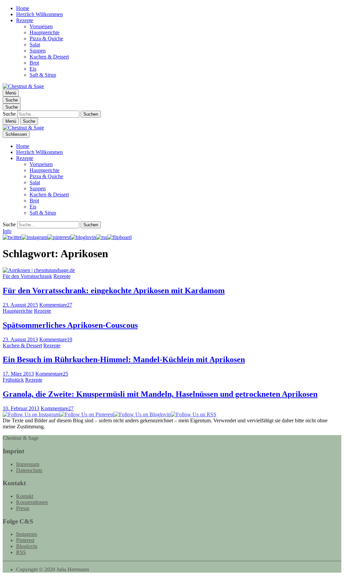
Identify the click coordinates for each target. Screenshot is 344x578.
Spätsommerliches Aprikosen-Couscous (70, 325)
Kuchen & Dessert (49, 57)
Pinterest (25, 540)
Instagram (26, 534)
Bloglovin (26, 546)
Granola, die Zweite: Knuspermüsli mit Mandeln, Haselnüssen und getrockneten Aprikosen (160, 394)
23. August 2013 (20, 339)
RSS (21, 552)
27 (55, 305)
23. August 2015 (20, 305)
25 (51, 374)
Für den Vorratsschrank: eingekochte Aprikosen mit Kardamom (114, 290)
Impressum (27, 464)
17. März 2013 (18, 374)
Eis (33, 69)
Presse (23, 508)
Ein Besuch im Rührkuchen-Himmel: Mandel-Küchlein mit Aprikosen (124, 359)
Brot (34, 63)
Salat (35, 44)
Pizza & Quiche (46, 38)
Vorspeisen (41, 26)
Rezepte (24, 20)
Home (22, 8)
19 (55, 339)
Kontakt (24, 496)
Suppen (38, 50)
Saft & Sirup (43, 75)
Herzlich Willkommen (39, 14)
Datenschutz (29, 470)
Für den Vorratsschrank (27, 276)
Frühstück (13, 380)
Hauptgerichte (44, 32)
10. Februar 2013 (21, 408)
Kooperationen (32, 502)
